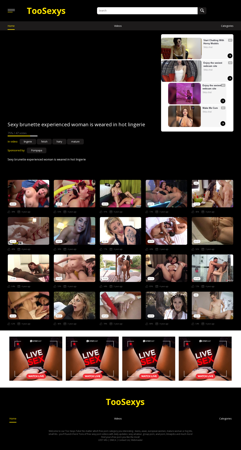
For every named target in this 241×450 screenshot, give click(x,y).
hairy (59, 141)
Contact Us (123, 440)
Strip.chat (207, 47)
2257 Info (103, 440)
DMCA (113, 440)
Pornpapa (36, 150)
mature (75, 141)
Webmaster (137, 440)
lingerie (28, 141)
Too (46, 10)
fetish (44, 141)
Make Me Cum (210, 108)
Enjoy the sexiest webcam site (213, 64)
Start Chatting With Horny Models (214, 42)
